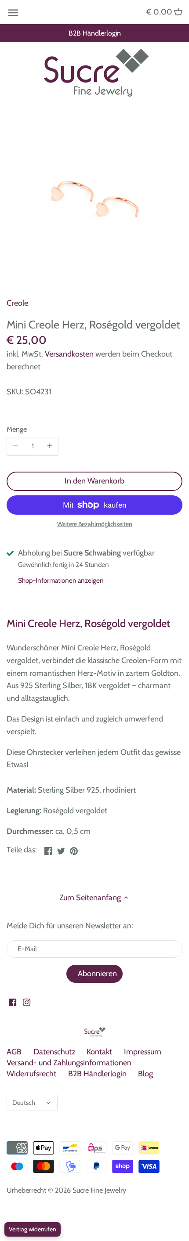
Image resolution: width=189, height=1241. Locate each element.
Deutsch (23, 1103)
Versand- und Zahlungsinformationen (69, 1063)
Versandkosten (69, 354)
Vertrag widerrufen (32, 1229)
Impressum (142, 1052)
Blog (145, 1074)
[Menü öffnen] (13, 12)
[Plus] (49, 446)
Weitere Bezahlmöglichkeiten (94, 524)
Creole (17, 303)
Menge (17, 429)
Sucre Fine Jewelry (99, 1190)
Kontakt (99, 1052)
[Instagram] (26, 1001)
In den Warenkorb (94, 481)
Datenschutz (54, 1052)
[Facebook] (12, 1001)
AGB (14, 1052)
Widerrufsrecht (31, 1074)
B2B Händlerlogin (95, 33)
